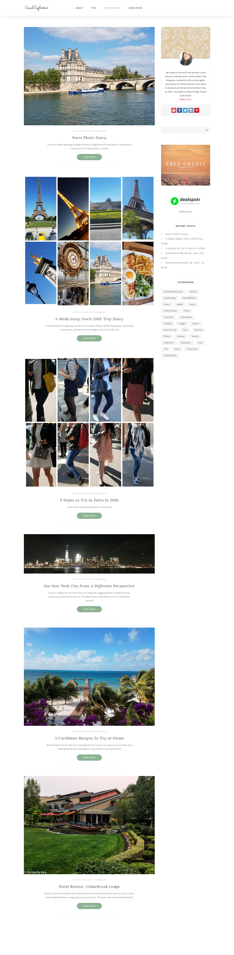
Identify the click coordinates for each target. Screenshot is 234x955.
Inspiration (169, 317)
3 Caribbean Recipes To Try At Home (89, 738)
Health (180, 304)
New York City (170, 330)
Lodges (182, 323)
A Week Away (170, 298)
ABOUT (79, 7)
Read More (89, 157)
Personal (198, 330)
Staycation (169, 342)
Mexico (196, 323)
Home (192, 304)
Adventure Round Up (173, 291)
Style (200, 342)
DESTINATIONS (112, 7)
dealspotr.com (185, 211)
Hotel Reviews (170, 311)
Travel (177, 349)
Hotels (187, 311)
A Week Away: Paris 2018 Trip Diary (89, 318)
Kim (76, 131)
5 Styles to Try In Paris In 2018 (89, 500)
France (167, 304)
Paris (185, 330)
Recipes (181, 336)
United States (170, 355)
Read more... (186, 99)
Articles (193, 291)
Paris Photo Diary (89, 137)
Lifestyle (168, 323)
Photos (167, 336)
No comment (86, 131)
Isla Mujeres (186, 317)
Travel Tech (192, 349)
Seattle (195, 336)
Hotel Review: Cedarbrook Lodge (89, 886)
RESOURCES (135, 7)
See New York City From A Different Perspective (89, 585)
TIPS (93, 7)
